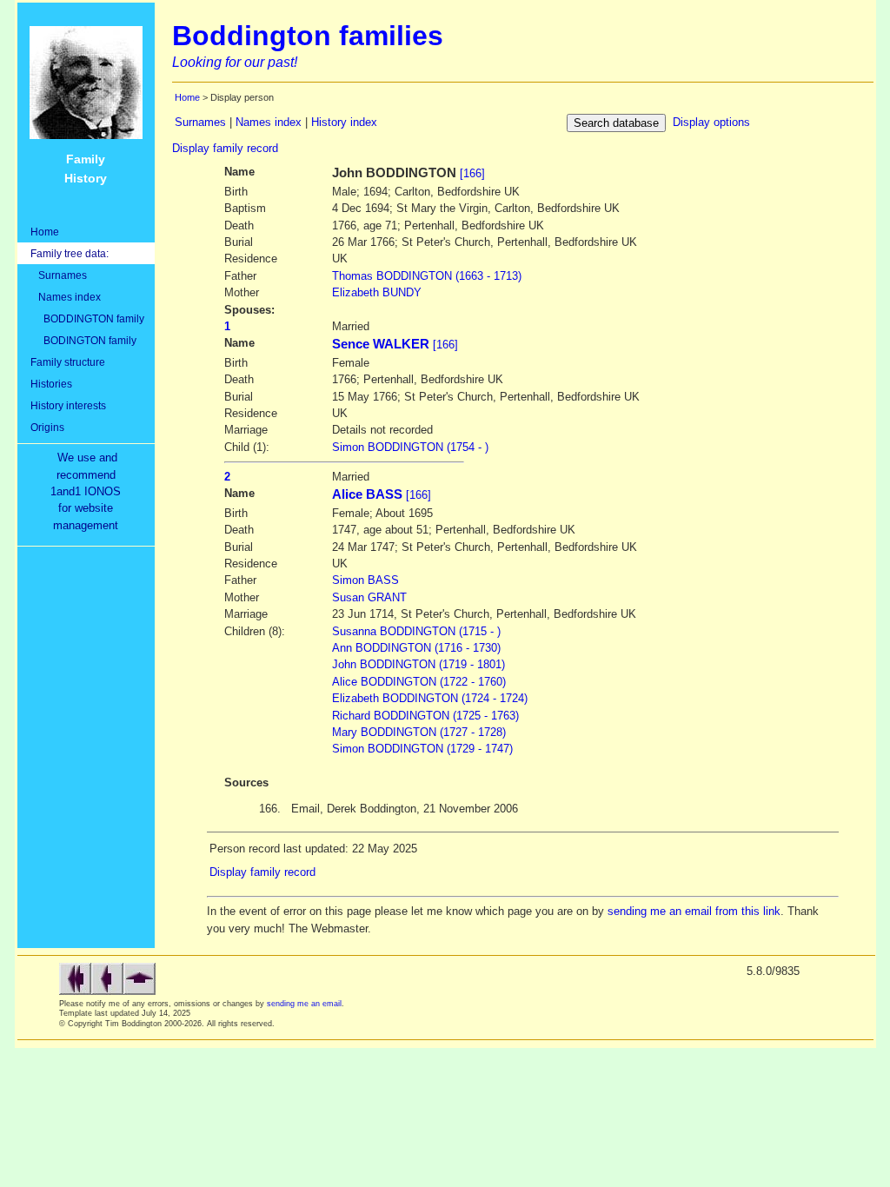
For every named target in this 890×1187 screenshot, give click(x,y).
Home (44, 231)
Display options (711, 122)
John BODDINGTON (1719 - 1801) (418, 664)
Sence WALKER (380, 344)
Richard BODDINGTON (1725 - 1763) (425, 715)
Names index (65, 296)
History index (344, 122)
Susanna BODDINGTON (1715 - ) (416, 631)
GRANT (369, 597)
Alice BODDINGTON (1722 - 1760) (419, 681)
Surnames (58, 275)
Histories (51, 383)
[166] (472, 173)
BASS (365, 580)
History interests (68, 405)
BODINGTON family (83, 340)
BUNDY (377, 292)
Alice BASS (367, 494)
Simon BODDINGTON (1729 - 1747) (422, 748)
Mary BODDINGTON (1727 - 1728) (419, 732)
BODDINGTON (426, 275)
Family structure (67, 362)
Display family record (225, 148)
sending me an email (304, 1003)
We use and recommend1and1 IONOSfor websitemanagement (89, 491)
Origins (47, 427)
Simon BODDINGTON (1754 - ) (410, 447)
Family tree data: (69, 253)
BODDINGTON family (87, 318)
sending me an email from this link (694, 911)
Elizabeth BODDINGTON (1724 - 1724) (430, 698)
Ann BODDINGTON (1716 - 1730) (416, 647)
